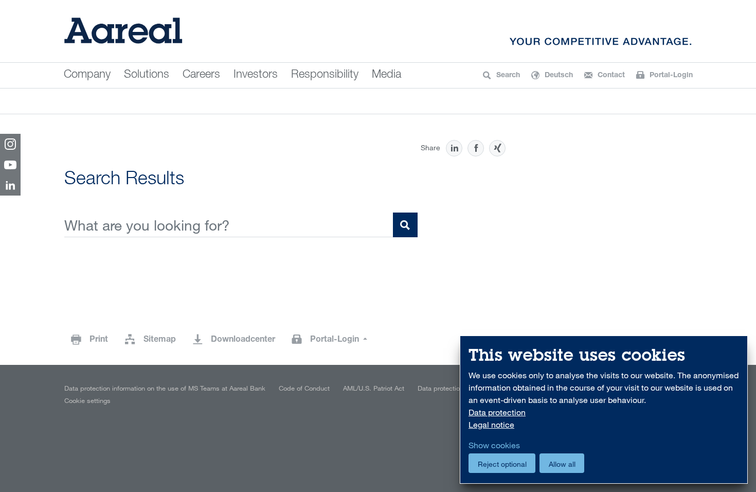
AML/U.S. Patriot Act (373, 388)
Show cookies (494, 445)
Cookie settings (87, 400)
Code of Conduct (304, 388)
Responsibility (324, 75)
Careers (201, 75)
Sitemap (159, 340)
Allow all (562, 464)
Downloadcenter (243, 340)
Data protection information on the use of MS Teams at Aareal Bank (164, 388)
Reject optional (502, 464)
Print (98, 340)
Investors (255, 75)
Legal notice (491, 424)
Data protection (440, 388)
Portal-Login (335, 340)
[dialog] (604, 410)
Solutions (146, 75)
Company (87, 75)
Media (386, 75)
